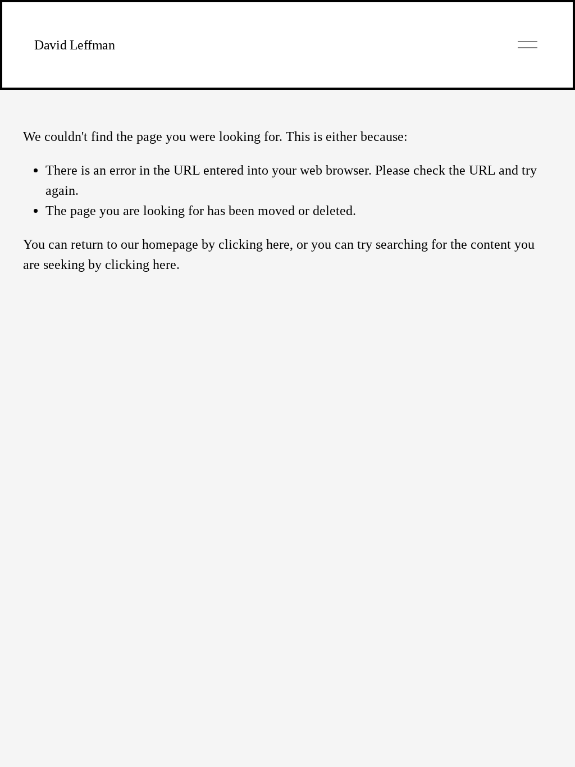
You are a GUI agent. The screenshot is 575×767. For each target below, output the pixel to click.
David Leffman (74, 45)
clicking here (254, 244)
